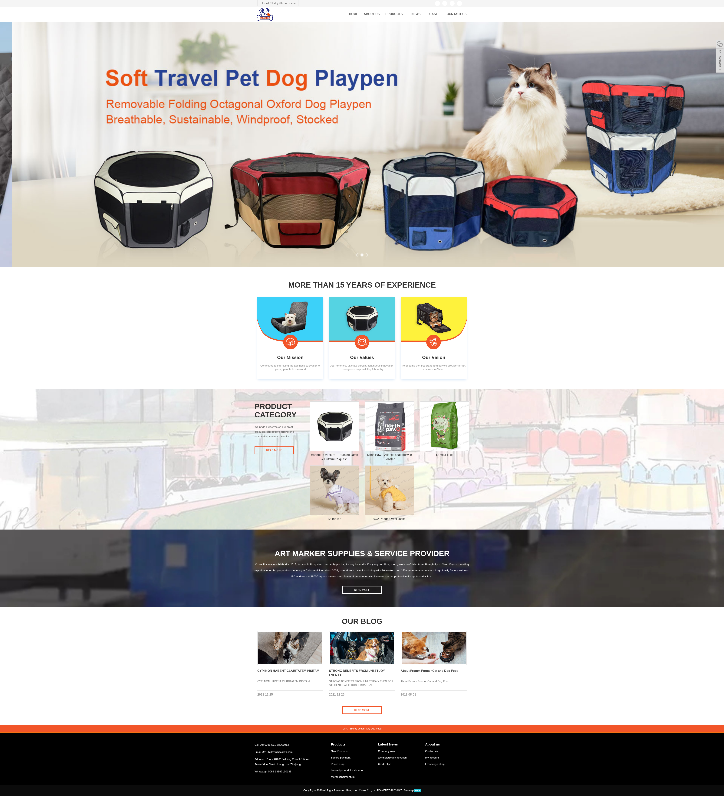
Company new (386, 751)
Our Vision (433, 357)
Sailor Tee (334, 518)
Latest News (388, 744)
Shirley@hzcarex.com (280, 751)
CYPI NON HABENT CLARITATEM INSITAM (288, 670)
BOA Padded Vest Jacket (389, 518)
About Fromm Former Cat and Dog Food (430, 670)
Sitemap (409, 790)
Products (394, 14)
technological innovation (392, 757)
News (416, 14)
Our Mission (290, 357)
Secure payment (340, 757)
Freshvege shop (435, 763)
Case (434, 14)
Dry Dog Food (373, 728)
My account (432, 757)
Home (353, 14)
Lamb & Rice (444, 454)
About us (372, 14)
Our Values (362, 357)
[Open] (720, 56)
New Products (339, 751)
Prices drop (337, 763)
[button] (404, 14)
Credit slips (384, 763)
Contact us (457, 14)
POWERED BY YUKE (390, 790)
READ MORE (274, 450)
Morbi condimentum (343, 776)
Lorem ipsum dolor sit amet (347, 770)
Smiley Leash (357, 728)
